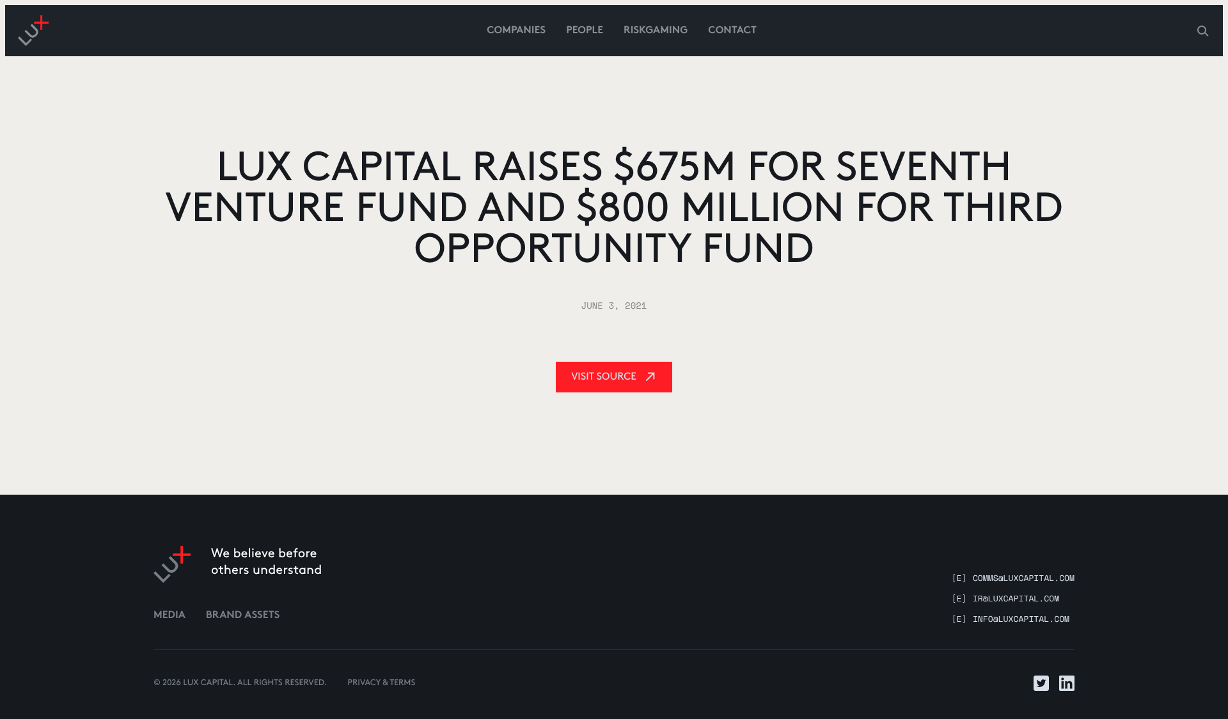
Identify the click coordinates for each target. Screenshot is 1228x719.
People (584, 31)
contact (732, 31)
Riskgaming (656, 31)
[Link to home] (172, 564)
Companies (516, 31)
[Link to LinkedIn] (1066, 683)
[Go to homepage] (33, 30)
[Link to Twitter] (1041, 683)
